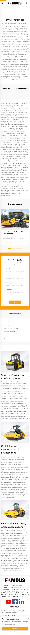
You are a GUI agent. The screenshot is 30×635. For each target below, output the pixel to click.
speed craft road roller (10, 338)
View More (6, 243)
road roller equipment (10, 322)
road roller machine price (11, 328)
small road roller (8, 325)
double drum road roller (10, 331)
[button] (9, 248)
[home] (14, 3)
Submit (15, 302)
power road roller (9, 335)
